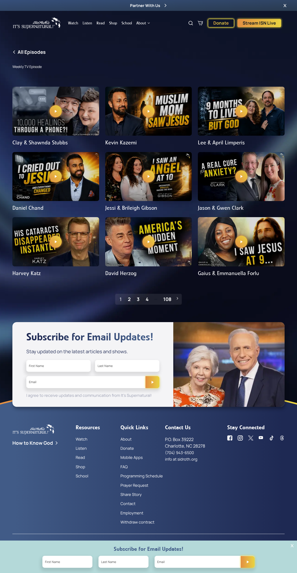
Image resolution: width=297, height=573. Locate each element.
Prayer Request (134, 485)
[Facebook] (229, 438)
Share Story (131, 494)
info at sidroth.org (181, 459)
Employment (131, 513)
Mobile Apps (131, 457)
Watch (73, 23)
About (141, 23)
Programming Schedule (141, 475)
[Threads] (282, 438)
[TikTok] (271, 438)
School (127, 23)
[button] (285, 5)
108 (167, 299)
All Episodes (32, 52)
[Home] (36, 23)
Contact (127, 503)
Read (101, 23)
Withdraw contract (137, 522)
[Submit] (152, 382)
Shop (113, 23)
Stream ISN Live (259, 23)
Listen (87, 23)
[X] (250, 438)
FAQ (124, 466)
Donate (221, 23)
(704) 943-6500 (179, 452)
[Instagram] (240, 438)
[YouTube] (261, 438)
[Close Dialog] (292, 545)
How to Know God (32, 443)
